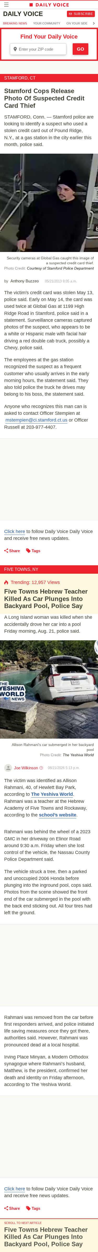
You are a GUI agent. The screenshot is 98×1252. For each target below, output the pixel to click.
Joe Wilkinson (26, 768)
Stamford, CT (20, 78)
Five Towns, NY (21, 569)
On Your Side (76, 23)
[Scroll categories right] (94, 23)
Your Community (46, 23)
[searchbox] (42, 49)
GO (80, 49)
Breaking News (15, 23)
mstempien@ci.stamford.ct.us (36, 420)
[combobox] (38, 49)
